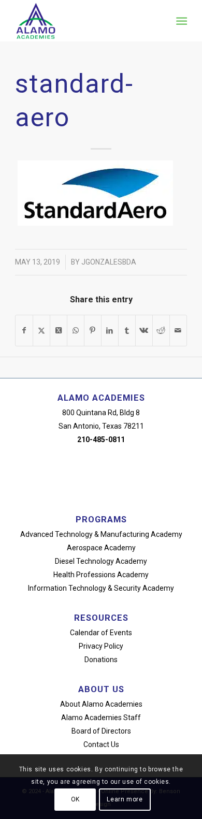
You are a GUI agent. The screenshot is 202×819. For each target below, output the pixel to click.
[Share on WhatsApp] (75, 330)
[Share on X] (41, 330)
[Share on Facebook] (24, 330)
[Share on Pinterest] (92, 330)
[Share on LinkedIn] (110, 330)
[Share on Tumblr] (127, 330)
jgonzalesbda (108, 262)
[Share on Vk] (144, 330)
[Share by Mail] (178, 330)
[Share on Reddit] (161, 330)
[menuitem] (180, 21)
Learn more (124, 799)
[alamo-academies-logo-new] (83, 20)
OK (75, 799)
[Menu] (180, 21)
